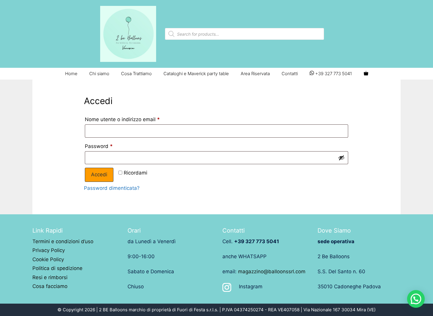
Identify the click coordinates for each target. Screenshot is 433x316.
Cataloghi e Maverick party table (196, 73)
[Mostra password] (341, 157)
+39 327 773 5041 (333, 73)
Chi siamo (99, 73)
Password (99, 146)
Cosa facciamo (49, 286)
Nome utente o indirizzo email (122, 119)
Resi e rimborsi (49, 277)
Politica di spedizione (57, 268)
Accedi (99, 174)
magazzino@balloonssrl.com (271, 271)
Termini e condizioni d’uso (62, 241)
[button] (416, 299)
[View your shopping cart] (366, 74)
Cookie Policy (48, 259)
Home (71, 73)
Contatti (290, 73)
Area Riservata (255, 73)
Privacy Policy (48, 250)
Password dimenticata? (112, 188)
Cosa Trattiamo (136, 73)
